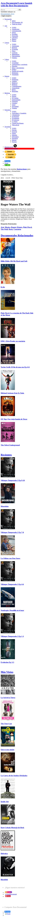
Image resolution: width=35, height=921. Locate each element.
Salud (13, 105)
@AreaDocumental (11, 894)
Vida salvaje (15, 125)
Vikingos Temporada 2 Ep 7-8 (12, 532)
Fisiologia (15, 101)
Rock (11, 229)
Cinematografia (16, 31)
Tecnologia (7, 126)
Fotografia (15, 36)
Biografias (15, 91)
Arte (5, 26)
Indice (14, 21)
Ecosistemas (15, 118)
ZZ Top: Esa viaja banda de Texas (14, 419)
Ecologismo (15, 116)
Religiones (15, 73)
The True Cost (6, 724)
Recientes (6, 454)
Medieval (14, 83)
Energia (14, 130)
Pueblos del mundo (17, 71)
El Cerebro (15, 98)
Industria (14, 135)
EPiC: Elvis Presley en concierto (13, 341)
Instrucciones (22, 169)
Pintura (14, 41)
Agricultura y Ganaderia (19, 113)
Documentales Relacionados (17, 235)
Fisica (13, 51)
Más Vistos (7, 671)
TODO (14, 27)
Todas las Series (16, 24)
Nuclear (14, 142)
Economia (15, 49)
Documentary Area (7, 14)
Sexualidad (15, 106)
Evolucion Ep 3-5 (7, 662)
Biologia (14, 47)
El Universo (15, 120)
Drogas (14, 96)
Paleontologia (16, 56)
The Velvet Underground (10, 445)
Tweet (6, 163)
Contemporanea (16, 86)
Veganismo (15, 74)
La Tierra (14, 121)
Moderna (14, 84)
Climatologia (16, 115)
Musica (14, 39)
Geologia (14, 53)
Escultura (14, 34)
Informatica (15, 137)
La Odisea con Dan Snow (10, 558)
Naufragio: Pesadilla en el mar (12, 610)
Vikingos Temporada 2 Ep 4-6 (12, 584)
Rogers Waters (16, 227)
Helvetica (4, 854)
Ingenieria (15, 138)
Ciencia (6, 42)
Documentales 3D (17, 22)
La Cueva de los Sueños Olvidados (14, 776)
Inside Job (5, 802)
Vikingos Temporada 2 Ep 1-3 (12, 636)
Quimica (14, 58)
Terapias (14, 108)
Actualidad (15, 63)
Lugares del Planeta (18, 123)
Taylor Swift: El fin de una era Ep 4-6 (15, 367)
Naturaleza (7, 110)
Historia (6, 76)
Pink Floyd (27, 227)
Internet (14, 140)
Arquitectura (15, 29)
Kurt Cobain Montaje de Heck (12, 828)
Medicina (7, 93)
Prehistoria (15, 79)
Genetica (14, 103)
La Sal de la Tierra (8, 698)
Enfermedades (16, 100)
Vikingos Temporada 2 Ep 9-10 (13, 480)
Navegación (8, 19)
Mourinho (5, 506)
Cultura (6, 59)
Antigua (14, 81)
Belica (14, 89)
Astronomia (15, 46)
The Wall (4, 229)
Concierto (17, 229)
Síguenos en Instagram (11, 148)
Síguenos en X (9, 147)
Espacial (14, 132)
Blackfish (4, 880)
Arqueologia (15, 88)
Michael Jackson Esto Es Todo (12, 393)
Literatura (15, 37)
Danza (14, 32)
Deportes (14, 66)
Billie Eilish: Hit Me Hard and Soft (14, 261)
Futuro (14, 133)
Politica (14, 69)
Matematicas (15, 54)
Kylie (3, 287)
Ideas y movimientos (18, 68)
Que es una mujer (7, 750)
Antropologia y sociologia (19, 64)
